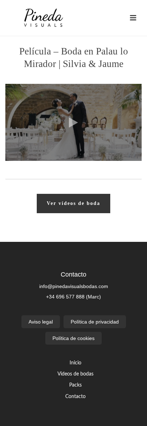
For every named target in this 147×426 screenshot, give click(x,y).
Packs (75, 385)
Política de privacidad (95, 322)
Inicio (75, 362)
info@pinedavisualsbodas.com (73, 286)
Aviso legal (41, 322)
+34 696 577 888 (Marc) (73, 297)
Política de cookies (73, 338)
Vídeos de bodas (75, 374)
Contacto (75, 396)
